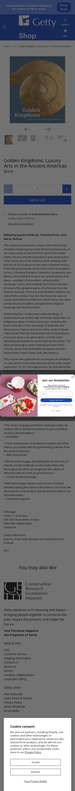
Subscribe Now (56, 400)
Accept (36, 762)
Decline (35, 772)
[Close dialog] (72, 376)
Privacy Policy (33, 752)
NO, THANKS (56, 411)
